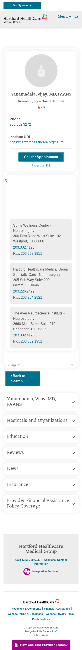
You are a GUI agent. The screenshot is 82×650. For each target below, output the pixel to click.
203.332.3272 (20, 124)
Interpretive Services (45, 571)
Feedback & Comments (26, 608)
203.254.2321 (31, 297)
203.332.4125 (24, 247)
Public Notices (41, 619)
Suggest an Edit (41, 165)
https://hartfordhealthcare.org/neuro (37, 142)
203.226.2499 (24, 291)
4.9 (42, 107)
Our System (21, 5)
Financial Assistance (57, 608)
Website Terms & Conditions (25, 614)
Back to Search (18, 378)
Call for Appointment (41, 157)
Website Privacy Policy (60, 614)
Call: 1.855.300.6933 (27, 560)
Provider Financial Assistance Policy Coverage (38, 504)
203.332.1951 (31, 253)
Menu (63, 16)
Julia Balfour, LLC (47, 631)
